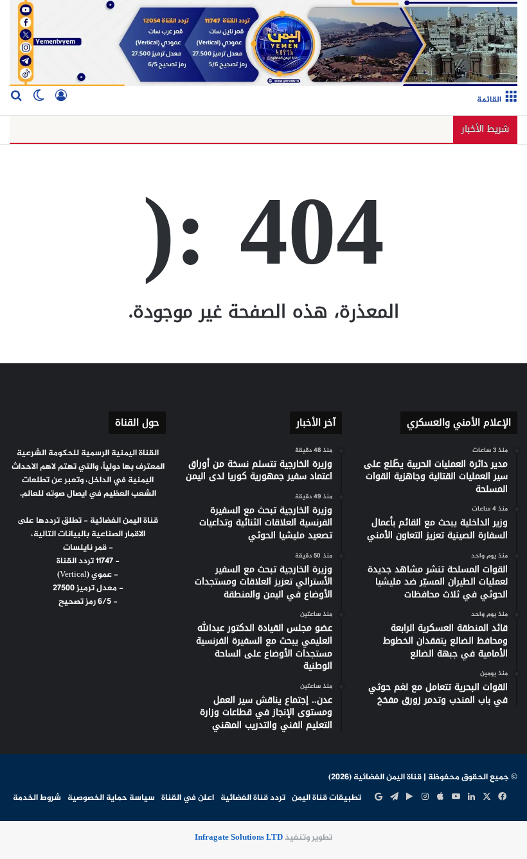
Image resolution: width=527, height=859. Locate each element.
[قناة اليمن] (263, 43)
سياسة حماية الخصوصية (111, 798)
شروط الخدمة (37, 798)
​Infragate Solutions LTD (239, 838)
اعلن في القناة (187, 798)
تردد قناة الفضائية (252, 798)
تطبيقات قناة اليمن (326, 798)
